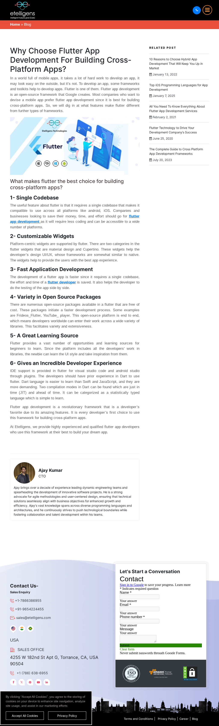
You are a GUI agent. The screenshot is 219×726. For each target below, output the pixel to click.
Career (183, 718)
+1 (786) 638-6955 (32, 673)
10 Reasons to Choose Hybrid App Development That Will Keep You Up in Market (176, 63)
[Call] (197, 10)
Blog (195, 718)
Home (15, 24)
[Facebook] (13, 682)
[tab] (13, 628)
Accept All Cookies (25, 715)
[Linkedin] (46, 682)
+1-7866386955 (28, 600)
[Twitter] (21, 682)
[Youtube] (38, 682)
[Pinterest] (30, 682)
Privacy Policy (167, 718)
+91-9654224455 (29, 609)
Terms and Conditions (138, 718)
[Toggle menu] (207, 10)
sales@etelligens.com (33, 617)
